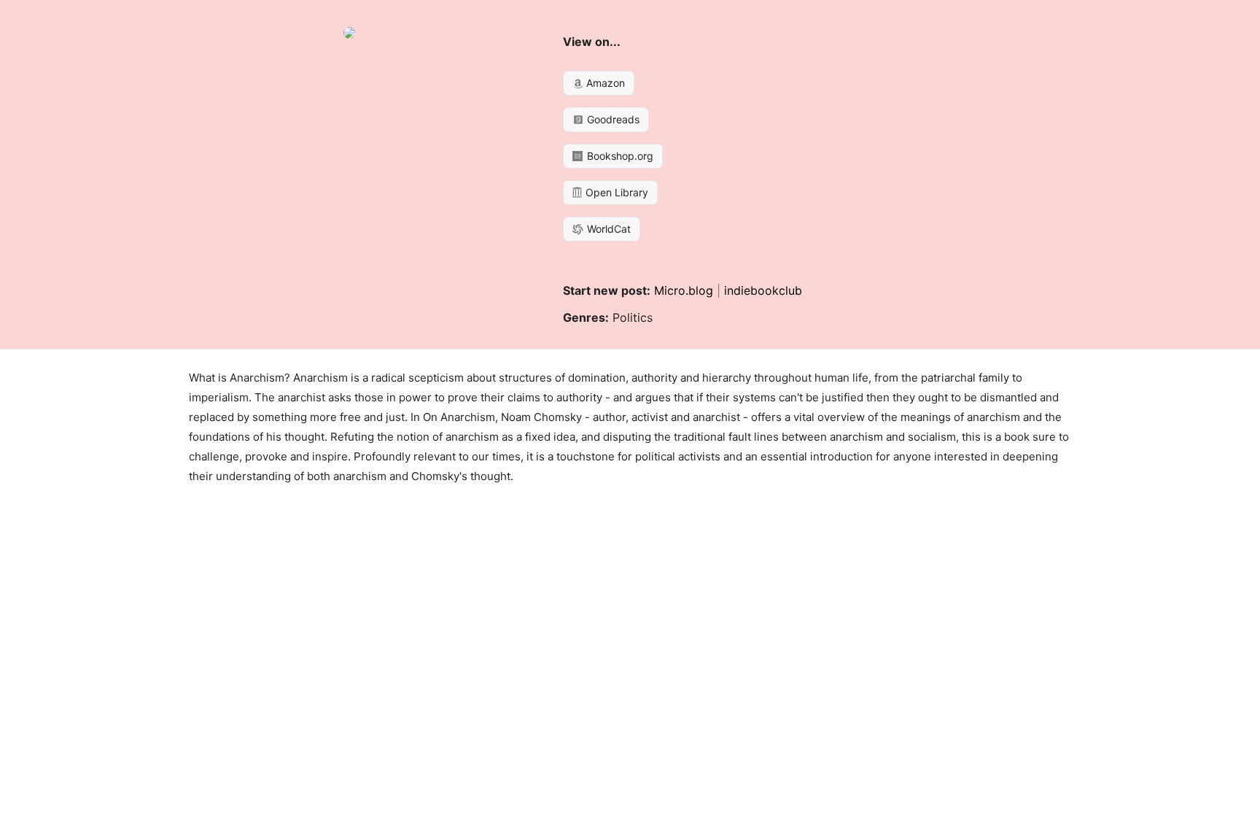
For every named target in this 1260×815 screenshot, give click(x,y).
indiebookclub (763, 290)
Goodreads (611, 119)
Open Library (615, 192)
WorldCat (607, 229)
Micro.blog (683, 290)
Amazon (604, 83)
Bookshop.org (618, 156)
